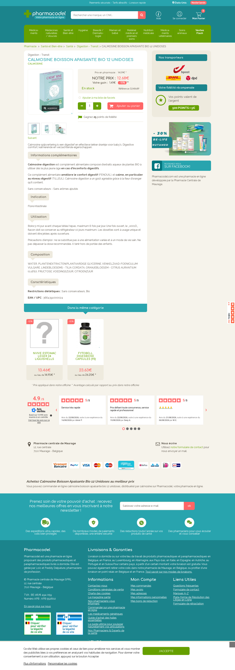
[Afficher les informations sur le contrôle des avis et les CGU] (51, 415)
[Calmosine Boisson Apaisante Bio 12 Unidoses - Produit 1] (47, 129)
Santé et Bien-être (51, 46)
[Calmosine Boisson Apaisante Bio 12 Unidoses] (60, 129)
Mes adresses (139, 593)
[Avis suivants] (206, 410)
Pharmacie (30, 46)
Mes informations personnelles (149, 597)
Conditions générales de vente (106, 589)
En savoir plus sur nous (37, 606)
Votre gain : (100, 82)
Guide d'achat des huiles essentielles (102, 619)
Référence (123, 89)
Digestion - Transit (87, 46)
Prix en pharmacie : (105, 73)
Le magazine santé (99, 597)
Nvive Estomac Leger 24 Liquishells (44, 356)
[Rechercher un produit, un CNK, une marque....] (142, 15)
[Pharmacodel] (45, 14)
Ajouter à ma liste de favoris (98, 97)
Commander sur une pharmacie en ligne (106, 609)
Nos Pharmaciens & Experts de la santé (106, 632)
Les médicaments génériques (105, 613)
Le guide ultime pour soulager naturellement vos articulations (106, 625)
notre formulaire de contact (187, 447)
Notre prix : (104, 78)
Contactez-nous (97, 585)
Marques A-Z (181, 593)
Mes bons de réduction (144, 601)
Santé (69, 46)
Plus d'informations (35, 663)
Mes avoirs (137, 589)
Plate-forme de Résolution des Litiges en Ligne (191, 598)
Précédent (34, 118)
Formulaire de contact (186, 589)
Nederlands (198, 2)
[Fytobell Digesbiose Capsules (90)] (85, 333)
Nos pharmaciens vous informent (101, 602)
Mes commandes (141, 585)
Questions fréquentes (186, 585)
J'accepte (166, 651)
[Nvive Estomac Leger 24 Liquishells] (44, 333)
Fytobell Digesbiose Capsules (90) (85, 356)
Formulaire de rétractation (188, 603)
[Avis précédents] (56, 410)
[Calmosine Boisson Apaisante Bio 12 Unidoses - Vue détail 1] (34, 129)
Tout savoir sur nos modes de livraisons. (168, 571)
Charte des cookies (99, 593)
